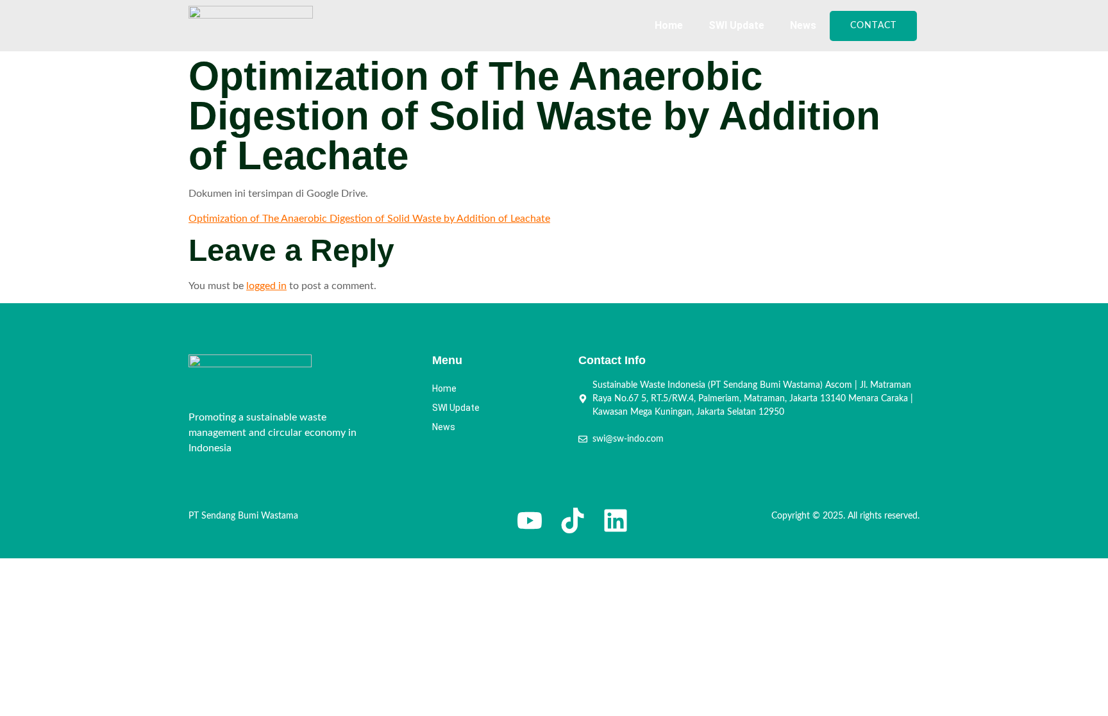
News (803, 25)
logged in (266, 286)
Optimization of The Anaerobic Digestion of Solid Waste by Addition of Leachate (369, 218)
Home (669, 25)
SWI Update (736, 25)
